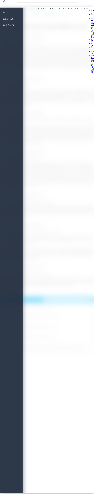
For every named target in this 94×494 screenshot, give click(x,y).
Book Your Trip (9, 25)
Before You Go (9, 19)
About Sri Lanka (9, 13)
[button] (90, 9)
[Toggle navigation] (47, 2)
